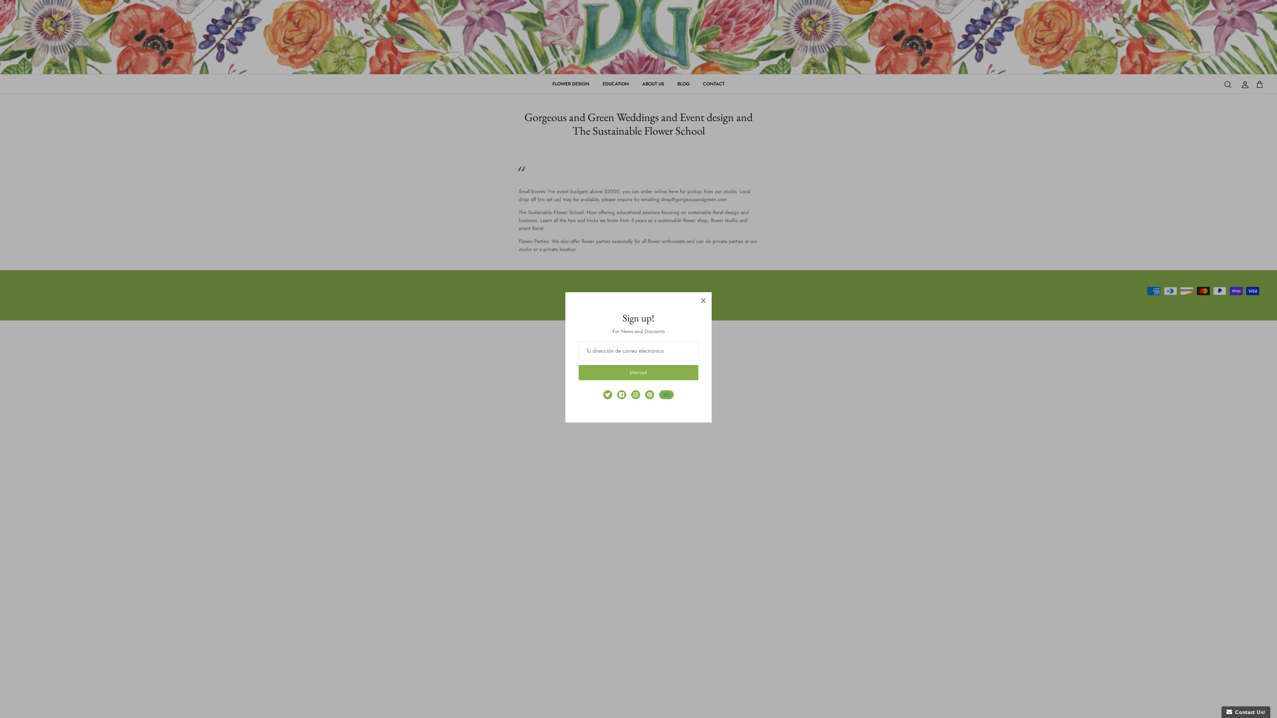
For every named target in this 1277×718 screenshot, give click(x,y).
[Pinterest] (649, 394)
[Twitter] (607, 394)
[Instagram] (635, 394)
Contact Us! (1248, 712)
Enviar (638, 373)
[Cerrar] (703, 300)
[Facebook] (621, 394)
